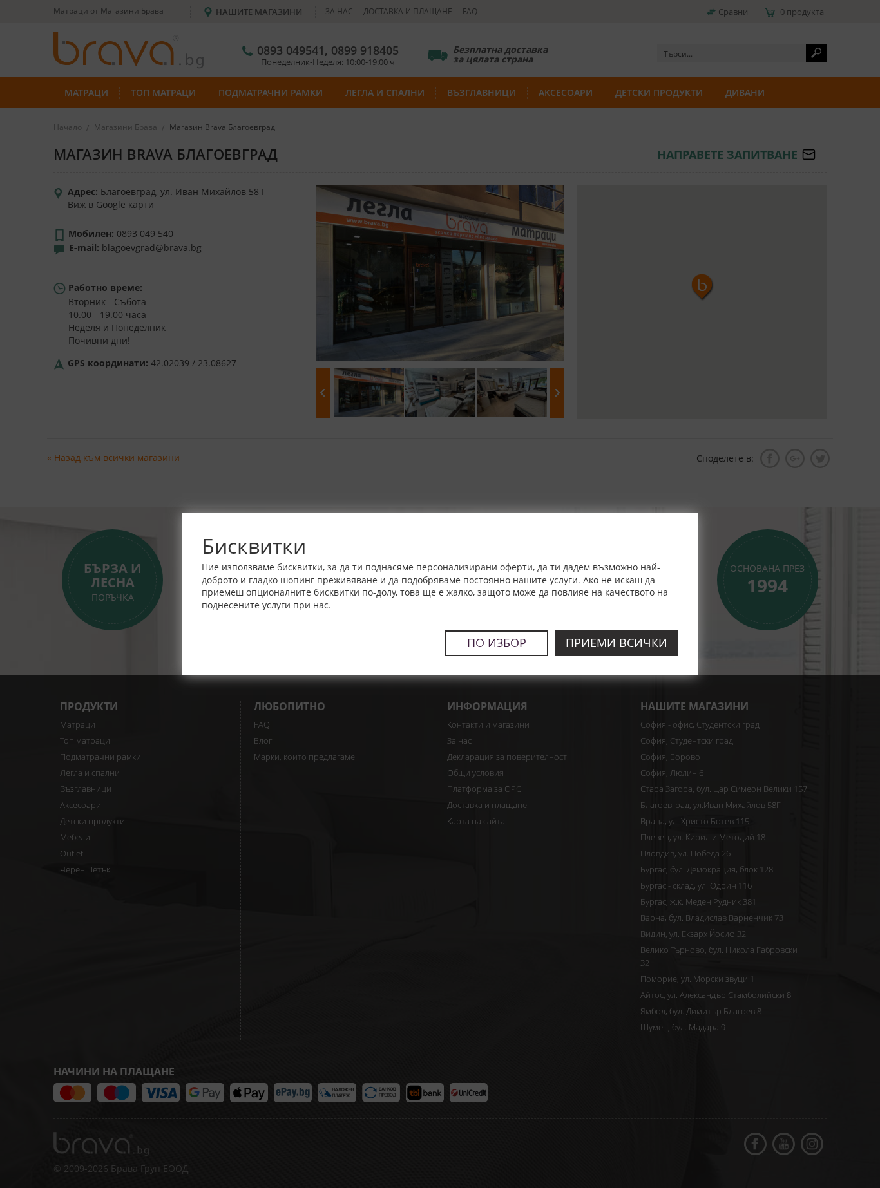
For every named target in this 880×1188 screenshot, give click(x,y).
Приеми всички (616, 642)
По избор (496, 642)
